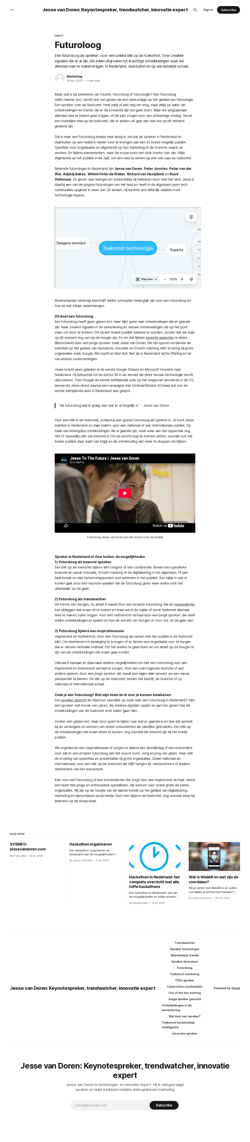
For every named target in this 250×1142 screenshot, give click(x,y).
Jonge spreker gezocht (184, 999)
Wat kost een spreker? (185, 1016)
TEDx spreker (184, 980)
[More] (12, 10)
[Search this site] (195, 10)
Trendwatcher (184, 943)
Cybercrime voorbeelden (184, 986)
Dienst (59, 35)
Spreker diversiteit (184, 961)
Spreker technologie (184, 949)
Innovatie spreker (184, 1033)
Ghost (235, 988)
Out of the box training (185, 993)
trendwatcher (184, 604)
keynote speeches (160, 338)
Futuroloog (184, 968)
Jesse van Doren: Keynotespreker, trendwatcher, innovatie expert (115, 10)
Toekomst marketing (184, 974)
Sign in (208, 10)
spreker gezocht (74, 700)
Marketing (74, 76)
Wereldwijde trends (185, 955)
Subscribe (228, 10)
